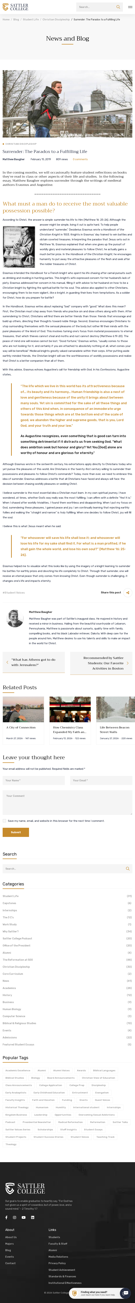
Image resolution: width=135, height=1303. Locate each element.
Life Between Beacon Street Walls (114, 730)
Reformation (97, 1122)
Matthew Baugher (14, 159)
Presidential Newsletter (37, 1122)
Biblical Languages (104, 1070)
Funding (67, 1100)
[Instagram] (14, 1217)
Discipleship (99, 1085)
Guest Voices (102, 1100)
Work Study (67, 924)
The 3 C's (67, 917)
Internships (67, 910)
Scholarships (45, 1129)
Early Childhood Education (49, 1092)
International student (86, 1107)
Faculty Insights (15, 1100)
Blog (16, 19)
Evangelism (102, 1092)
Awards (81, 1070)
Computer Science (67, 1016)
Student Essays (93, 1129)
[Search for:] (99, 7)
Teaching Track (105, 1137)
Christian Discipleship (56, 19)
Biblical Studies (14, 1078)
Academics (67, 988)
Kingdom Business (16, 1114)
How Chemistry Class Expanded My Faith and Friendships (69, 732)
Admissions (67, 1037)
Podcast (10, 1122)
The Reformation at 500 (67, 959)
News (67, 980)
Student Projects (15, 1137)
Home (6, 19)
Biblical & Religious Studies (67, 1023)
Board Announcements (61, 1078)
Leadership (40, 1114)
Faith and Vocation (43, 1100)
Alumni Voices (61, 1070)
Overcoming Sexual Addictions (97, 1114)
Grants (83, 1100)
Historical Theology (16, 1107)
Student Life (31, 19)
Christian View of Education (98, 1078)
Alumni (67, 952)
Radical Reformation (70, 1122)
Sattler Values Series (17, 1129)
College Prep (76, 1085)
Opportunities (63, 1114)
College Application (50, 1085)
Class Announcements (18, 1085)
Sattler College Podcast (67, 938)
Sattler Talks (120, 1122)
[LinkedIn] (33, 1217)
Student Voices (80, 1137)
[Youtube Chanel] (23, 1217)
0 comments (80, 159)
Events (67, 1030)
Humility (61, 1107)
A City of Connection (21, 727)
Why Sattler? (67, 931)
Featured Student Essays (67, 1044)
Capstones (67, 903)
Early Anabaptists (15, 1092)
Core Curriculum (67, 973)
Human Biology (67, 1009)
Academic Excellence (17, 1070)
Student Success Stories (48, 1137)
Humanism (42, 1107)
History (67, 995)
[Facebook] (6, 1217)
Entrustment (80, 1092)
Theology (10, 1144)
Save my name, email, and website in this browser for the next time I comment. (56, 820)
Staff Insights (68, 1129)
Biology (35, 1078)
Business (67, 1002)
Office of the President (67, 945)
